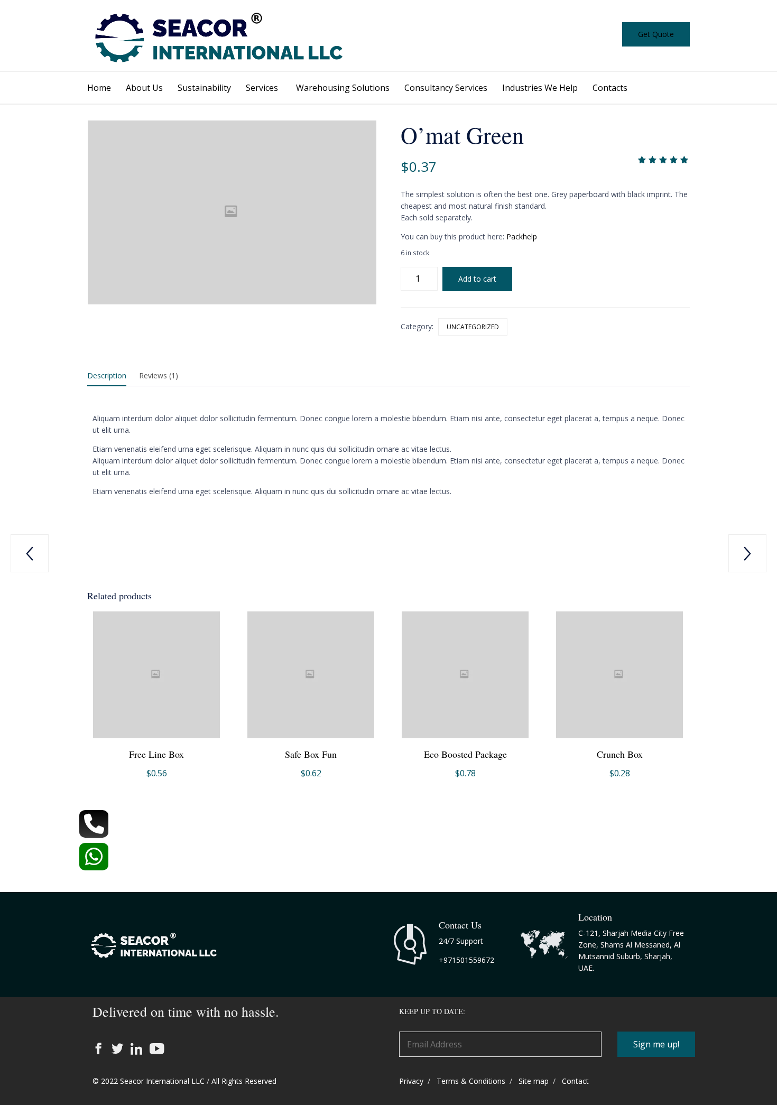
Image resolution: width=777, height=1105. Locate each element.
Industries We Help (540, 88)
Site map (534, 1081)
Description (106, 375)
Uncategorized (473, 326)
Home (99, 88)
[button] (656, 1044)
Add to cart (477, 279)
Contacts (610, 88)
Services (262, 88)
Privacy (411, 1081)
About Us (144, 88)
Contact (575, 1081)
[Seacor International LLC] (219, 35)
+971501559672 (466, 960)
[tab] (112, 376)
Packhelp (521, 236)
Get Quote (656, 34)
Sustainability (204, 88)
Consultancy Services (445, 88)
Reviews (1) (158, 375)
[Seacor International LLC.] (158, 959)
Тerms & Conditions (471, 1081)
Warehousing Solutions (343, 88)
